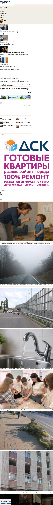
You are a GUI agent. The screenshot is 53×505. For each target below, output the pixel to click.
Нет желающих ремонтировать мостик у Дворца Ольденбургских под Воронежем (45, 492)
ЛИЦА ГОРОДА (2, 11)
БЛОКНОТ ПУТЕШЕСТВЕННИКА (4, 7)
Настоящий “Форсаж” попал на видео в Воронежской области (39, 243)
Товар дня (1, 56)
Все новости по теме (2, 42)
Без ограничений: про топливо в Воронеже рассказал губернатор (25, 284)
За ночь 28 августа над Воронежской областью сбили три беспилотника (40, 284)
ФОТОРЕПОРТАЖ (2, 17)
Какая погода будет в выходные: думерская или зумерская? (7, 44)
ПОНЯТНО (5, 503)
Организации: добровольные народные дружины (10, 93)
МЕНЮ (1, 6)
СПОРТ (1, 16)
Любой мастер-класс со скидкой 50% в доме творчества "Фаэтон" (8, 66)
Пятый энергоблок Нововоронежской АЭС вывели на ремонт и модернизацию (41, 450)
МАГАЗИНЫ (3, 23)
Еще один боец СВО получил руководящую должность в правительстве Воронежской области (12, 410)
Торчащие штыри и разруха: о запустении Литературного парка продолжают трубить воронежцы (11, 33)
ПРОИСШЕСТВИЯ (2, 15)
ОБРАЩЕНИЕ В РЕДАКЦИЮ (3, 13)
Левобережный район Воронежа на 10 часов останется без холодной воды (8, 368)
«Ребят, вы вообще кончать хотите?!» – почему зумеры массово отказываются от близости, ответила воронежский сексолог (14, 54)
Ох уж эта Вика (2, 34)
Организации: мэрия (2, 93)
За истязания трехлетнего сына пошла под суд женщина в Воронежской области (7, 241)
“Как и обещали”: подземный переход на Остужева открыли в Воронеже (25, 243)
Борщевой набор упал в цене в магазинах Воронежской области (30, 492)
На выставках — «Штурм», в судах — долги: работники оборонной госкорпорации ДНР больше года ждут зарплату (12, 492)
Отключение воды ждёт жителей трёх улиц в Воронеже (37, 368)
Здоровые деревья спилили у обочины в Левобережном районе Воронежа (8, 450)
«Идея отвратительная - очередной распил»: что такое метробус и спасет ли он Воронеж (10, 43)
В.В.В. (1, 8)
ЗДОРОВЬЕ (1, 9)
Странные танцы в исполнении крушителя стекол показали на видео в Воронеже (24, 450)
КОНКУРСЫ (1, 10)
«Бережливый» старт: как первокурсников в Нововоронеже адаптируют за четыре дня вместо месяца (10, 409)
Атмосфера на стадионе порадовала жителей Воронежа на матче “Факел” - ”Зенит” (9, 243)
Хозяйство (1, 45)
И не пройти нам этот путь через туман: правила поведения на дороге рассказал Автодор (9, 284)
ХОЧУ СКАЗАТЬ (2, 18)
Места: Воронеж (18, 93)
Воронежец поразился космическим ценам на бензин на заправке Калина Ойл (9, 32)
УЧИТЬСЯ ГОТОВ (4, 20)
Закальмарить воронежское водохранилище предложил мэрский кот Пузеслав (24, 368)
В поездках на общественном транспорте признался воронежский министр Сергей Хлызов (29, 409)
